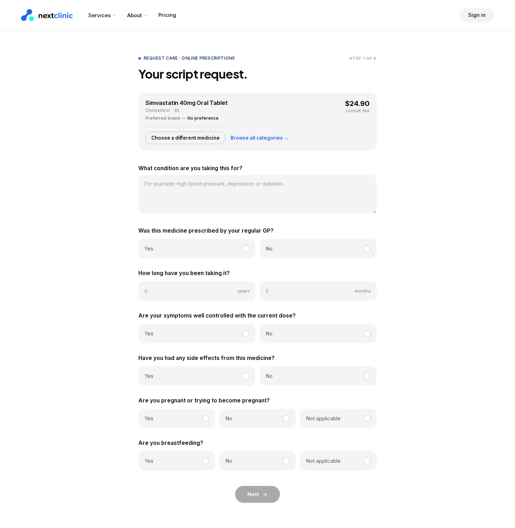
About (134, 15)
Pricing (167, 15)
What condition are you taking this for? (190, 168)
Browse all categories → (260, 138)
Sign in (477, 15)
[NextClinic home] (47, 15)
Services (99, 15)
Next (253, 494)
